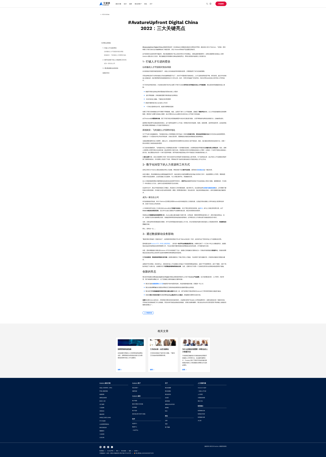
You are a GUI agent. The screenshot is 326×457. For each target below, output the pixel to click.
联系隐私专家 (201, 417)
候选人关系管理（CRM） (106, 387)
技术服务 (134, 407)
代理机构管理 (201, 397)
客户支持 (134, 410)
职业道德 (123, 450)
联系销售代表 (201, 410)
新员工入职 (102, 401)
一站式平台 (135, 430)
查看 (119, 369)
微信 (201, 208)
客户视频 (167, 427)
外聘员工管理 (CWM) (105, 417)
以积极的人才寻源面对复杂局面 (113, 51)
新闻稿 (167, 407)
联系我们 (101, 450)
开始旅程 (221, 4)
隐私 (130, 450)
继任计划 (200, 401)
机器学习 (134, 423)
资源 (166, 424)
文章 (166, 420)
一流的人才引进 (202, 391)
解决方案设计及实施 (137, 404)
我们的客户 (135, 387)
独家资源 (134, 391)
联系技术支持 (201, 414)
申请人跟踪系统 (103, 391)
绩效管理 (101, 414)
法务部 (136, 450)
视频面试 (101, 431)
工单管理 (101, 434)
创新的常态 (106, 73)
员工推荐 (101, 404)
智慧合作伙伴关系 (170, 404)
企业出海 (101, 437)
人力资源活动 (148, 313)
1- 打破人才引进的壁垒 (110, 48)
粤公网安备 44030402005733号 (145, 453)
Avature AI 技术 (202, 387)
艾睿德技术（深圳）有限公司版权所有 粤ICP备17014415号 (115, 453)
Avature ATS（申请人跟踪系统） (161, 243)
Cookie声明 (110, 450)
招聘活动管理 (103, 397)
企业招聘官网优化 (104, 424)
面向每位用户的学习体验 (138, 414)
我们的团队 (168, 391)
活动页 (167, 397)
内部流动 (101, 411)
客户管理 (134, 400)
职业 (166, 411)
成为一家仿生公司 (109, 63)
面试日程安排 (103, 427)
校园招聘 (101, 394)
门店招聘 (101, 407)
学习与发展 (102, 421)
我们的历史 (168, 394)
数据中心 (134, 427)
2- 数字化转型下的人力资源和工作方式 (114, 60)
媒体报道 (167, 401)
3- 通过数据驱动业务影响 (110, 68)
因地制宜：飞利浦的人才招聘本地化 (115, 55)
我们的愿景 (168, 387)
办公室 (199, 420)
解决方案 (160, 283)
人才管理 (200, 394)
